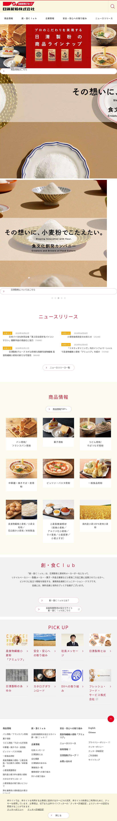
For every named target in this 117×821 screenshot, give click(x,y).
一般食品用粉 (8, 756)
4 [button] (61, 298)
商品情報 (8, 18)
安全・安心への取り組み (75, 18)
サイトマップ (94, 759)
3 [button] (58, 298)
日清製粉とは (37, 754)
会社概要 (35, 758)
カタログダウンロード (12, 779)
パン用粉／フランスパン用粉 (15, 734)
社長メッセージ (38, 750)
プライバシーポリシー (97, 742)
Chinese (92, 732)
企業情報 (50, 18)
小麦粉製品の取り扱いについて (15, 784)
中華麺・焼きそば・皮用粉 (14, 747)
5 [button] (64, 298)
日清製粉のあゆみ (39, 763)
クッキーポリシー (96, 746)
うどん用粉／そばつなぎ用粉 (15, 742)
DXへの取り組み (38, 776)
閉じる (59, 815)
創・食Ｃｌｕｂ (29, 18)
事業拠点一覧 (37, 767)
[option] (58, 159)
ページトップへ (111, 719)
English (91, 728)
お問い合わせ (66, 761)
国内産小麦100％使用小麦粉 (15, 774)
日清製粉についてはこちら (23, 289)
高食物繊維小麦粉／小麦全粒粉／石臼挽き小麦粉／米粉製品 (15, 763)
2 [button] (55, 298)
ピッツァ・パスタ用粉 (12, 751)
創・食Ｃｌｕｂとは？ (59, 600)
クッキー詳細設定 (96, 751)
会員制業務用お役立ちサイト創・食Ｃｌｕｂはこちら (59, 609)
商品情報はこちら (19, 69)
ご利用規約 (93, 755)
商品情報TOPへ (60, 409)
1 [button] (52, 298)
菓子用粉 (6, 738)
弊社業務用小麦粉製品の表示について (15, 792)
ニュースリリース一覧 (60, 367)
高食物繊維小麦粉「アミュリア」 (72, 736)
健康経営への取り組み (40, 771)
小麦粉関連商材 (9, 770)
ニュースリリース (104, 18)
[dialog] (58, 807)
